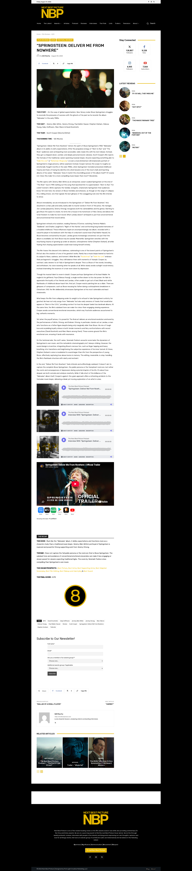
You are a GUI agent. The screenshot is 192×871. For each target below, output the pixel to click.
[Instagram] (151, 1)
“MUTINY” (136, 148)
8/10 (44, 621)
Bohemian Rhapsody (59, 161)
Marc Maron (100, 621)
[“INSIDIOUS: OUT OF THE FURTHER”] (124, 133)
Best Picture (62, 568)
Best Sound (88, 571)
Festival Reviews (65, 40)
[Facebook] (148, 1)
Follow (129, 45)
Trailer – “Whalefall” (75, 765)
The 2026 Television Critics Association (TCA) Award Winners (101, 763)
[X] (154, 1)
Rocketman (85, 257)
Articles (75, 762)
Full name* (51, 644)
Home (39, 34)
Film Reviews (46, 34)
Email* (50, 651)
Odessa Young (42, 624)
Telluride (53, 627)
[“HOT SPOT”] (124, 106)
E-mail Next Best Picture (96, 850)
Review (65, 624)
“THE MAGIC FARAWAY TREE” (143, 121)
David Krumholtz (53, 621)
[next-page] (41, 771)
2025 (52, 34)
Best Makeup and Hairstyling (71, 571)
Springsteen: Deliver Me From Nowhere (91, 624)
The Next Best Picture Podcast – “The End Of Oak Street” (49, 763)
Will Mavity (46, 56)
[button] (150, 23)
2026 (133, 91)
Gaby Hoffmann (65, 621)
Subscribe (145, 62)
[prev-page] (38, 771)
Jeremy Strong (90, 621)
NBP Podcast (49, 758)
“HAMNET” (110, 704)
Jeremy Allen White (77, 621)
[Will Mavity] (38, 55)
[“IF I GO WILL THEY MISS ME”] (124, 92)
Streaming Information (43, 518)
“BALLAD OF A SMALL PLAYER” (49, 704)
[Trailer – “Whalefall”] (75, 752)
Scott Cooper (73, 624)
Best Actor (72, 568)
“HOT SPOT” (137, 107)
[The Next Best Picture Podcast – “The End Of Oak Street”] (49, 752)
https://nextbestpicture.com (63, 716)
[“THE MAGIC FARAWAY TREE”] (124, 119)
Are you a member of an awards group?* (61, 657)
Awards (101, 758)
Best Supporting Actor (86, 568)
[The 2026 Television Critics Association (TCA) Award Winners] (101, 752)
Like (144, 45)
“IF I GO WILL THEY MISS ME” (143, 94)
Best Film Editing (52, 571)
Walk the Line (42, 161)
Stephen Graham (43, 627)
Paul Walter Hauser (55, 624)
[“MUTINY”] (124, 146)
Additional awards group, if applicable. (60, 665)
